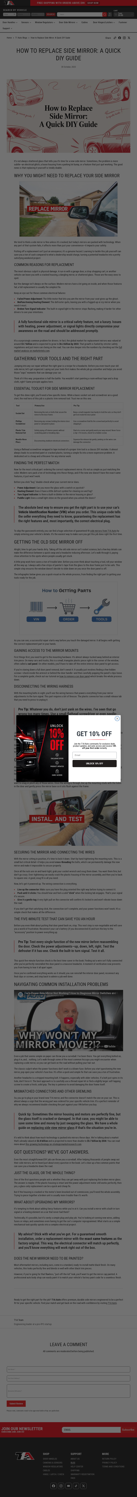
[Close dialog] (117, 718)
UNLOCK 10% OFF (94, 763)
